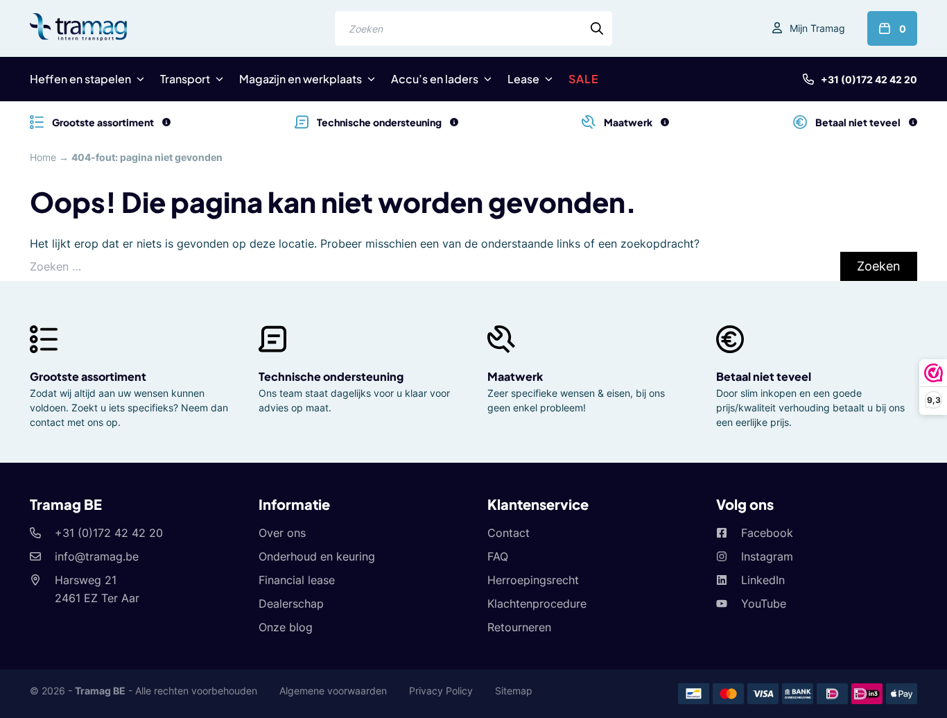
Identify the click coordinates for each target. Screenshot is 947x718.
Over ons (282, 533)
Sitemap (513, 690)
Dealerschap (291, 603)
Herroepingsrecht (533, 580)
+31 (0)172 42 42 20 (869, 79)
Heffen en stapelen (80, 78)
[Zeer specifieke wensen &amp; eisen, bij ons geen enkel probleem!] (665, 122)
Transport (185, 78)
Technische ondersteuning (331, 376)
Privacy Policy (441, 690)
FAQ (497, 556)
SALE (583, 78)
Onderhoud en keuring (317, 556)
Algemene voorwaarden (333, 690)
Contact (508, 533)
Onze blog (286, 627)
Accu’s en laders (434, 78)
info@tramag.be (97, 556)
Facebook (767, 533)
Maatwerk (515, 376)
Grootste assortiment (88, 376)
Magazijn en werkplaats (300, 78)
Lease (523, 78)
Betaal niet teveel (763, 376)
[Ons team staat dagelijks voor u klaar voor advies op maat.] (454, 122)
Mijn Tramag (817, 28)
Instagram (767, 556)
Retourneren (519, 627)
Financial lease (297, 580)
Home (43, 157)
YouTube (763, 603)
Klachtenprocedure (537, 603)
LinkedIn (763, 580)
